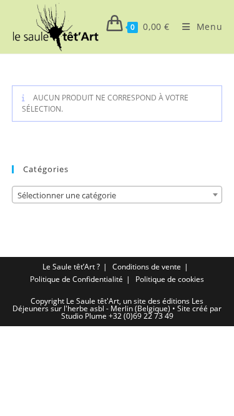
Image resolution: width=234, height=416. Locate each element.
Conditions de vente (146, 266)
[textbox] (117, 195)
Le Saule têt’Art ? (71, 266)
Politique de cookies (169, 279)
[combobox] (117, 194)
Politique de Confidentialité (76, 279)
